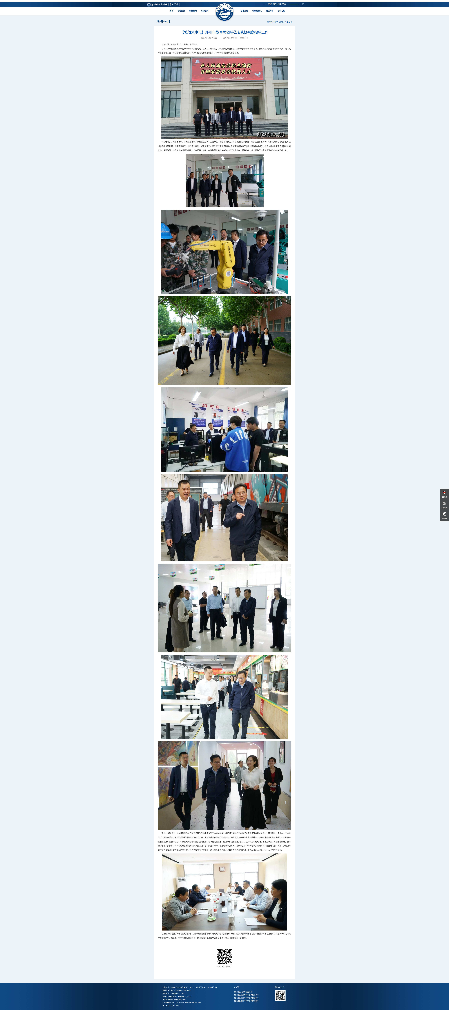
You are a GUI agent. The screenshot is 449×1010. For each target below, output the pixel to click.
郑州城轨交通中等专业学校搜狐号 (246, 1001)
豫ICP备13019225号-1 (183, 996)
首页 (171, 11)
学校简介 (181, 11)
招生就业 (244, 11)
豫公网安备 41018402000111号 (174, 999)
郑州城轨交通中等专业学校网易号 (246, 995)
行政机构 (204, 11)
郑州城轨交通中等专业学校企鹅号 (246, 998)
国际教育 (269, 11)
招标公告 (281, 11)
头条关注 (288, 22)
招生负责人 (257, 11)
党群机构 (193, 11)
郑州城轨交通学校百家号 (243, 992)
